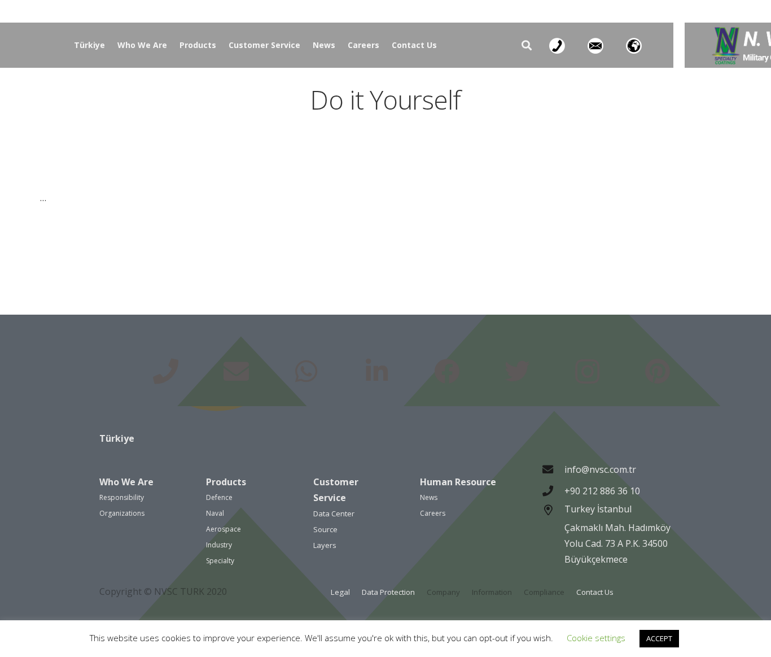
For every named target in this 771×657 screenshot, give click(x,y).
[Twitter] (517, 372)
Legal (340, 592)
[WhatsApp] (306, 372)
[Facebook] (447, 372)
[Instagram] (587, 372)
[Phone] (166, 372)
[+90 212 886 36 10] (553, 490)
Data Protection (388, 592)
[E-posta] (236, 372)
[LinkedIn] (377, 372)
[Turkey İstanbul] (553, 535)
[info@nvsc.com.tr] (553, 469)
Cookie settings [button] (596, 637)
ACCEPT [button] (659, 638)
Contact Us (595, 592)
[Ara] (526, 45)
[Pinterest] (658, 372)
